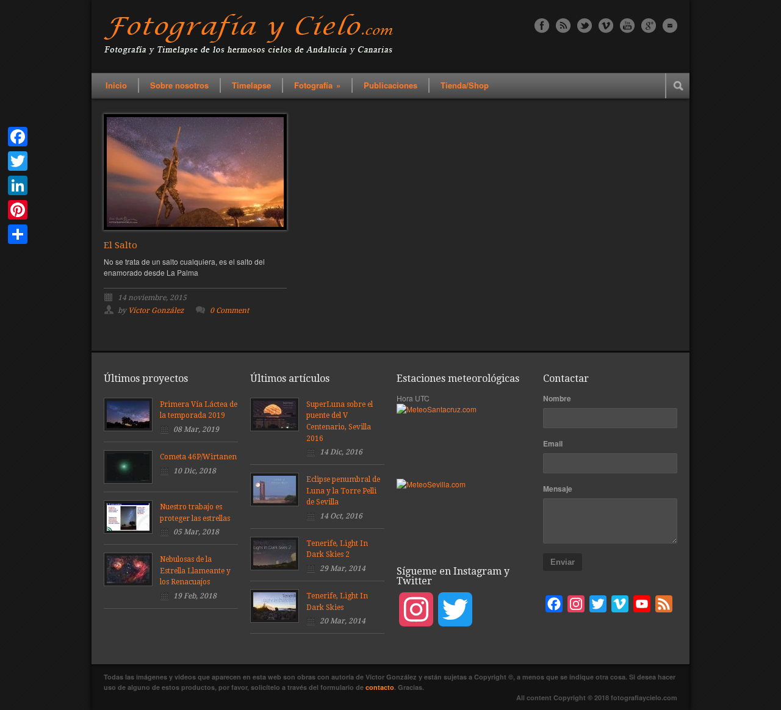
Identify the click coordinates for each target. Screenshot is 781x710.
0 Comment (229, 310)
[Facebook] (17, 136)
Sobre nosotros (179, 85)
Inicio (116, 85)
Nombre (557, 398)
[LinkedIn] (17, 185)
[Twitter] (17, 161)
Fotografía (317, 85)
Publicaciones (390, 85)
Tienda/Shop (465, 85)
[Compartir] (17, 234)
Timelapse (251, 85)
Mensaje (557, 488)
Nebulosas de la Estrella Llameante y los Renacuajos (195, 570)
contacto (379, 687)
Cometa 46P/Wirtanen (198, 457)
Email (553, 443)
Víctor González (156, 310)
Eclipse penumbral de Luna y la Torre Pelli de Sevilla (343, 490)
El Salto (120, 245)
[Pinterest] (17, 210)
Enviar (562, 562)
